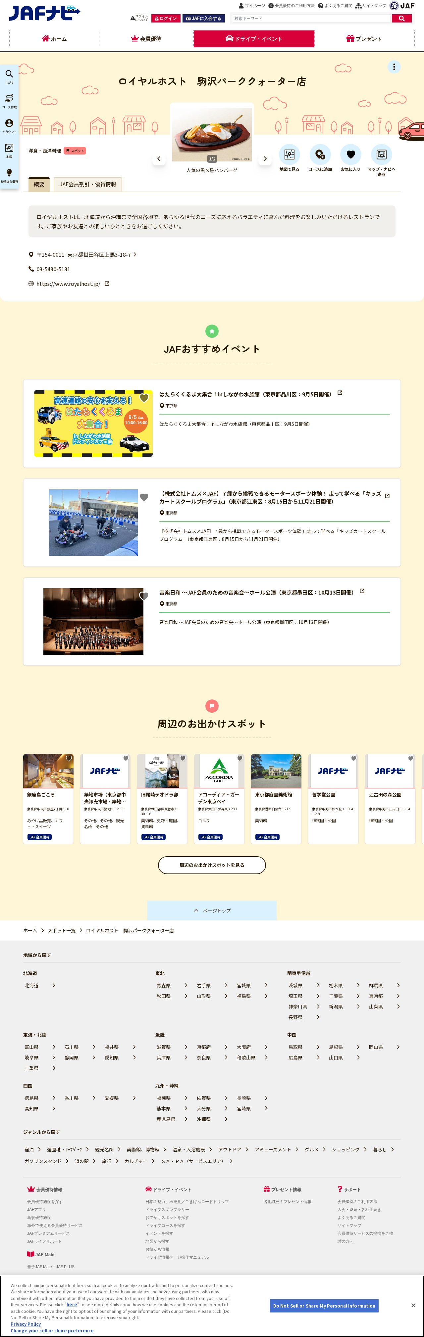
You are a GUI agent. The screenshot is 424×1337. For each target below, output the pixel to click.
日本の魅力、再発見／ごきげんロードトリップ (187, 1201)
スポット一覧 (62, 930)
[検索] (402, 18)
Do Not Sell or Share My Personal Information (324, 1306)
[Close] (413, 1305)
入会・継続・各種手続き (359, 1209)
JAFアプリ (36, 1209)
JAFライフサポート (44, 1241)
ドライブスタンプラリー (167, 1209)
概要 (39, 184)
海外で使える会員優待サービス (55, 1225)
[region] (212, 1306)
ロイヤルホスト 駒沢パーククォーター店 (130, 930)
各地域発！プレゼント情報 (287, 1201)
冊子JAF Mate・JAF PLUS (51, 1267)
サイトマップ (349, 1225)
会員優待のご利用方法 (357, 1201)
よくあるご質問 (351, 1217)
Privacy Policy (26, 1324)
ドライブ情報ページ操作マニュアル (177, 1257)
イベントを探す (159, 1233)
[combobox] (312, 18)
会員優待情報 (49, 1189)
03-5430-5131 (53, 269)
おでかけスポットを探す (167, 1217)
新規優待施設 (39, 1217)
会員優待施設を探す (45, 1201)
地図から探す (157, 1241)
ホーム (30, 930)
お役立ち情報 (157, 1249)
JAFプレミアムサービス (48, 1233)
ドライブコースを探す (165, 1225)
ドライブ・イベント (172, 1189)
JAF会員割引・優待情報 (88, 184)
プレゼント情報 (286, 1189)
